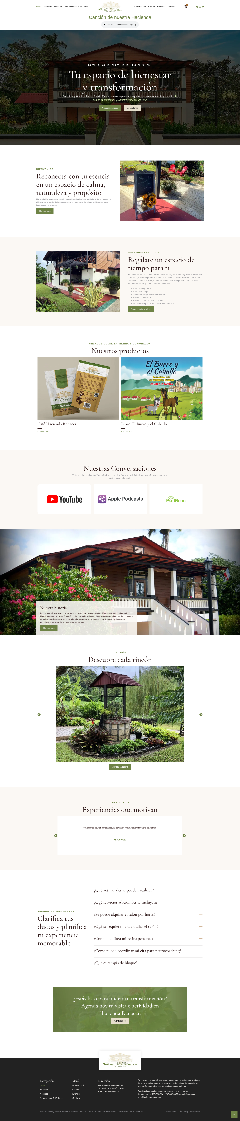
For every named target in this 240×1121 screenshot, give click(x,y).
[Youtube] (203, 7)
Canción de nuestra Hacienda (120, 17)
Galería (151, 7)
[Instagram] (200, 7)
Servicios (48, 7)
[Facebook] (197, 7)
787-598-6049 (158, 1094)
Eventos (160, 7)
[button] (39, 714)
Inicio (38, 7)
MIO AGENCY (139, 1111)
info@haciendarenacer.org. (150, 1097)
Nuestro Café (140, 7)
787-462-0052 (172, 1094)
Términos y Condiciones (189, 1111)
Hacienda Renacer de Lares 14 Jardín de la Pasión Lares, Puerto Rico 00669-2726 (111, 1088)
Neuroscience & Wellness (76, 7)
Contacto (171, 7)
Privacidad (171, 1111)
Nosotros (58, 7)
